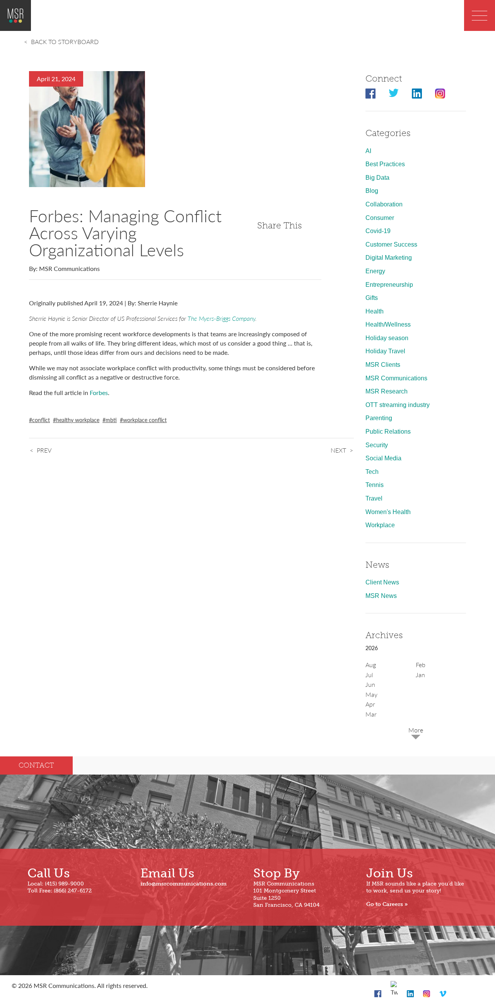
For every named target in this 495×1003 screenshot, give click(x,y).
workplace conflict (145, 420)
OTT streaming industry (397, 405)
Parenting (378, 418)
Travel (373, 498)
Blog (371, 190)
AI (368, 151)
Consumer (379, 218)
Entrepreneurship (389, 284)
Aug (370, 664)
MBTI (111, 420)
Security (376, 445)
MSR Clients (382, 364)
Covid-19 (378, 231)
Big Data (377, 177)
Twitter (394, 94)
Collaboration (384, 204)
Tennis (374, 485)
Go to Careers (384, 904)
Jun (370, 684)
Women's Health (388, 512)
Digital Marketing (388, 257)
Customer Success (391, 244)
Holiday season (386, 338)
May (371, 694)
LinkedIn (417, 94)
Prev (44, 450)
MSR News (381, 596)
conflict (41, 420)
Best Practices (385, 164)
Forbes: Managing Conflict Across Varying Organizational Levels (125, 232)
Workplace (380, 525)
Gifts (371, 298)
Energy (375, 271)
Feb (420, 664)
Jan (420, 674)
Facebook (370, 94)
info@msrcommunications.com (183, 883)
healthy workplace (77, 420)
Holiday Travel (385, 351)
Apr (370, 704)
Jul (369, 674)
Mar (371, 714)
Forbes (99, 392)
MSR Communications (396, 378)
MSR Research (386, 391)
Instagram (440, 94)
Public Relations (388, 431)
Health (374, 311)
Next (338, 450)
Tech (372, 471)
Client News (382, 582)
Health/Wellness (388, 324)
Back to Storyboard (65, 41)
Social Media (383, 458)
